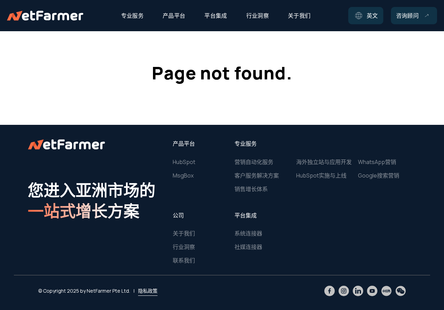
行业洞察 (184, 247)
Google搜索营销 (378, 175)
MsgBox (183, 175)
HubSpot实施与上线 (321, 175)
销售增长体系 (251, 189)
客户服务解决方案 (256, 175)
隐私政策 (147, 290)
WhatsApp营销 (377, 162)
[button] (365, 15)
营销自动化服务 (253, 162)
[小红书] (386, 291)
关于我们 (184, 233)
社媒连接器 (248, 247)
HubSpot (184, 162)
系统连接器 (248, 233)
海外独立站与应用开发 (324, 162)
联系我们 (184, 260)
